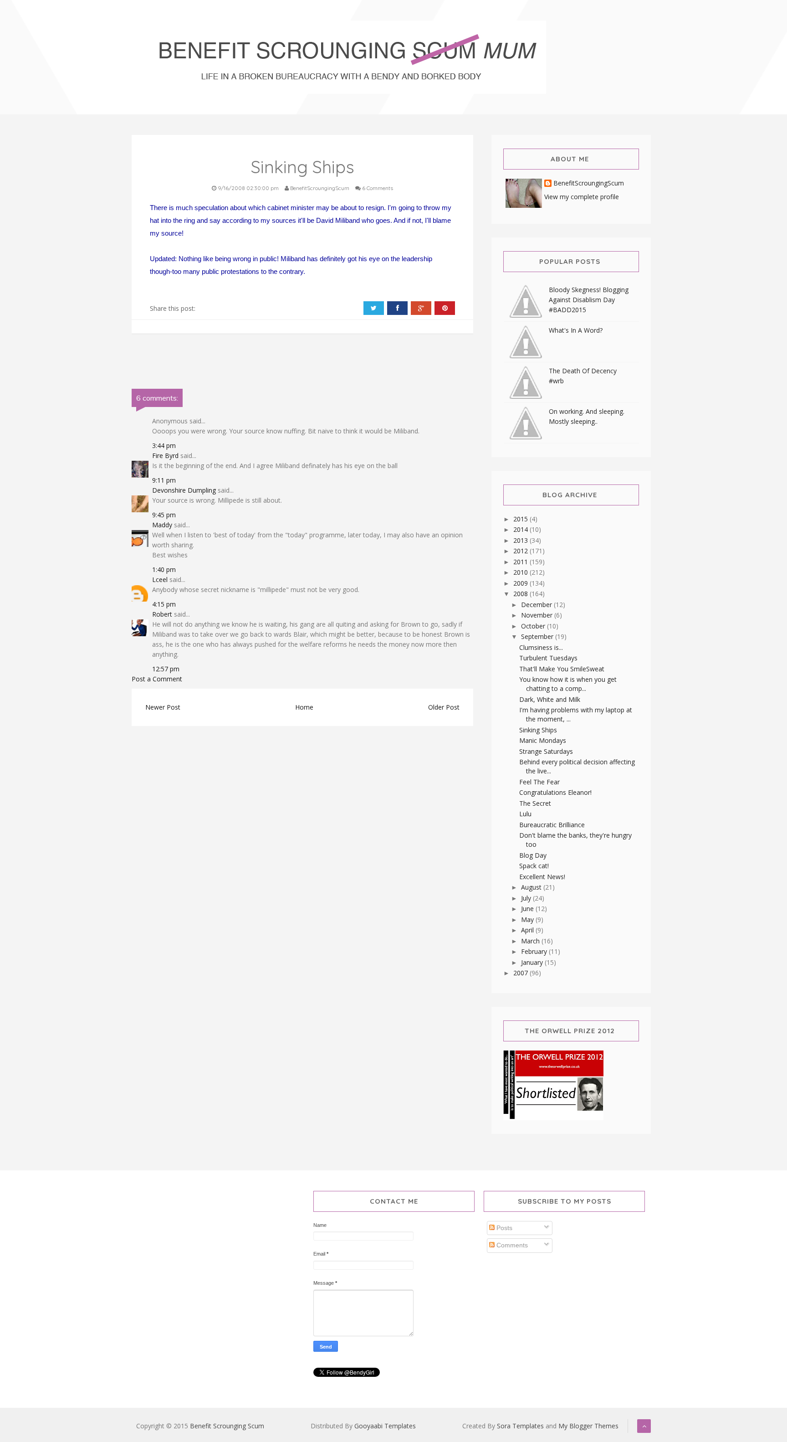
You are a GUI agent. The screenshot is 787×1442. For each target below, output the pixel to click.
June (528, 908)
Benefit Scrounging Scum (227, 1425)
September (538, 636)
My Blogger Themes (588, 1425)
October (534, 626)
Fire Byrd (165, 455)
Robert (162, 614)
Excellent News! (542, 876)
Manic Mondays (542, 740)
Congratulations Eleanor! (555, 792)
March (531, 941)
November (537, 615)
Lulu (525, 813)
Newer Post (162, 707)
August (532, 887)
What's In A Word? (576, 330)
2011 (521, 561)
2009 (521, 583)
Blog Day (533, 855)
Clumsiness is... (541, 647)
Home (304, 707)
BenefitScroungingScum (588, 183)
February (535, 951)
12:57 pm (165, 668)
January (533, 962)
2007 (521, 972)
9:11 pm (164, 480)
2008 (521, 593)
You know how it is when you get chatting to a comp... (568, 684)
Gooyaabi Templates (385, 1425)
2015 (521, 519)
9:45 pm (164, 514)
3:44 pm (164, 445)
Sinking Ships (538, 730)
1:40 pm (164, 569)
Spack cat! (534, 865)
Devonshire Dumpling (184, 490)
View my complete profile (581, 196)
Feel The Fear (539, 782)
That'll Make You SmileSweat (561, 668)
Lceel (160, 579)
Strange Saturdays (546, 751)
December (537, 604)
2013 (521, 540)
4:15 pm (164, 604)
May (528, 919)
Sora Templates (520, 1425)
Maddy (162, 524)
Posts (503, 1227)
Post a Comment (157, 679)
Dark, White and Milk (549, 699)
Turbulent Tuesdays (548, 658)
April (528, 930)
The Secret (535, 803)
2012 (521, 550)
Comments (511, 1245)
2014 (521, 529)
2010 (521, 572)
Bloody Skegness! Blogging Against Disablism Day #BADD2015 (589, 299)
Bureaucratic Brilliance (552, 824)
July (527, 898)
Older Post (444, 707)
